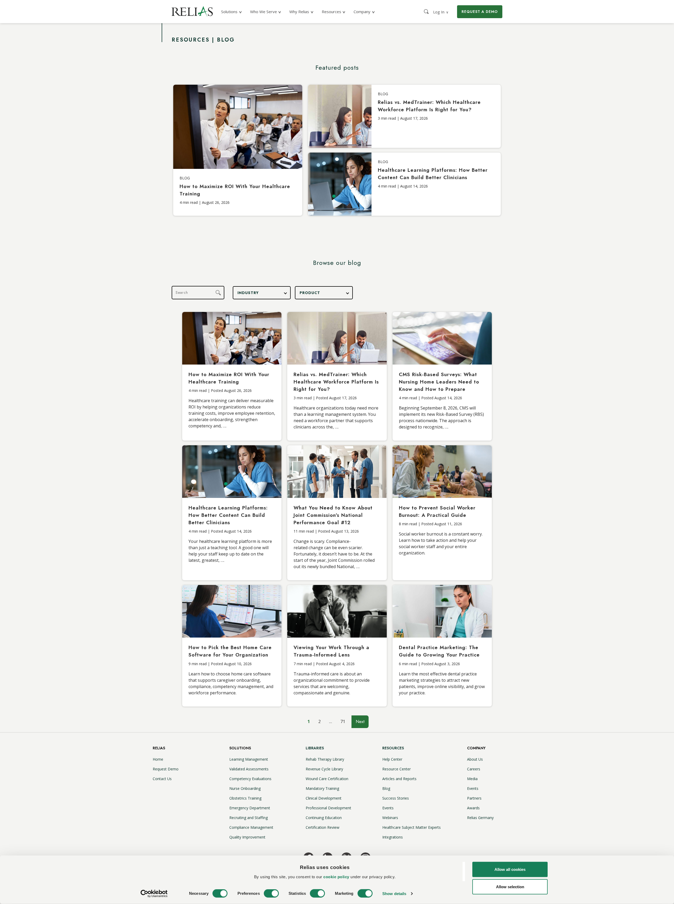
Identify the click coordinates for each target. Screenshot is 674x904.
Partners (474, 798)
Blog (386, 788)
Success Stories (395, 798)
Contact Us (162, 778)
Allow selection (510, 886)
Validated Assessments (249, 768)
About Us (475, 759)
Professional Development (328, 807)
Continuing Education (324, 817)
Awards (473, 807)
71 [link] (342, 721)
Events (388, 807)
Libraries (315, 748)
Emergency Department (249, 807)
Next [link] (360, 722)
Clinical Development (323, 798)
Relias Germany (480, 817)
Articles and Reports (399, 778)
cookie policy (336, 876)
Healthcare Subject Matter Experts (411, 827)
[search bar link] (426, 11)
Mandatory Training (322, 788)
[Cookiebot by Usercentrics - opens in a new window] (154, 894)
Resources (393, 748)
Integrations (392, 837)
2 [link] (319, 721)
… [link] (330, 721)
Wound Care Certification (327, 778)
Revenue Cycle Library (324, 768)
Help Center (392, 759)
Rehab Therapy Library (325, 759)
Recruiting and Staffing (248, 817)
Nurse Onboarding (245, 788)
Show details (394, 893)
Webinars (390, 817)
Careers (473, 768)
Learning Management (248, 759)
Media (472, 778)
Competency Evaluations (250, 778)
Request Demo (166, 768)
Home (158, 759)
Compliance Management (251, 827)
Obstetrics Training (245, 798)
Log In (441, 11)
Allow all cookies (510, 869)
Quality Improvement (247, 837)
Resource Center (396, 768)
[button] (262, 292)
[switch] (271, 893)
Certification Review (322, 827)
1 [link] (309, 721)
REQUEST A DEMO (480, 11)
